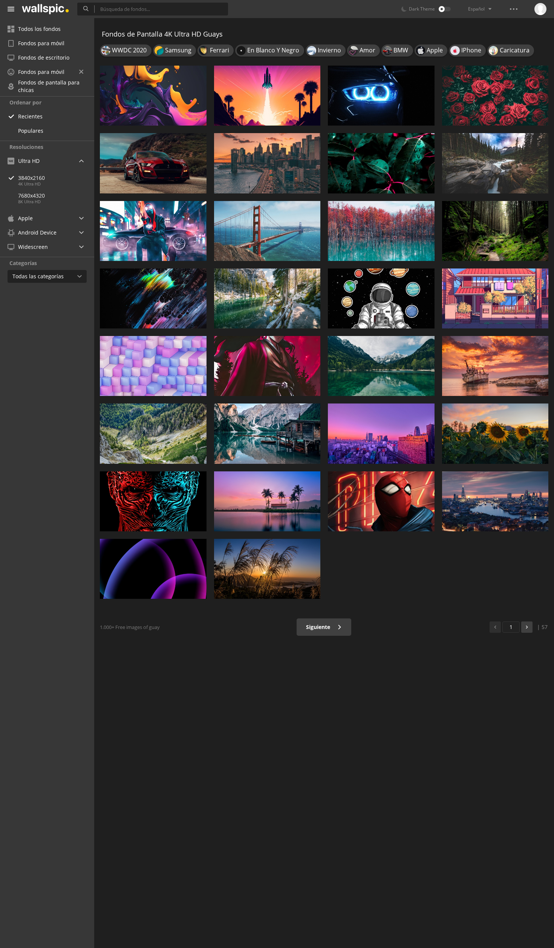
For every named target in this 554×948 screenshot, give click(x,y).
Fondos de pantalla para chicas (49, 86)
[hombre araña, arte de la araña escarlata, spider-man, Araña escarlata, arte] (381, 501)
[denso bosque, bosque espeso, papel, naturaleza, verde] (495, 231)
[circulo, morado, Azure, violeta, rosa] (153, 569)
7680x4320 (31, 195)
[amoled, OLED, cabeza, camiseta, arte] (153, 501)
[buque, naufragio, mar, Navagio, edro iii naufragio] (495, 366)
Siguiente (319, 626)
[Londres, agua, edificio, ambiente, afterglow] (495, 501)
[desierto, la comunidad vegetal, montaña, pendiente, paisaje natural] (153, 433)
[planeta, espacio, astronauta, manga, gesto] (381, 298)
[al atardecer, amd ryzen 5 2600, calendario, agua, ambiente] (267, 501)
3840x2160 (31, 178)
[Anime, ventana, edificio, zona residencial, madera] (495, 298)
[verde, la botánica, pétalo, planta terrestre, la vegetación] (381, 163)
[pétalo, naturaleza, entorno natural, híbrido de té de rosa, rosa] (495, 96)
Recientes (30, 116)
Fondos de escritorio (43, 57)
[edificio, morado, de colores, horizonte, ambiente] (381, 433)
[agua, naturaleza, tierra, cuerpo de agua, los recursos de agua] (267, 298)
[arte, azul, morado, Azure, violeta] (153, 366)
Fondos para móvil (41, 43)
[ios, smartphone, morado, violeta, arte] (153, 96)
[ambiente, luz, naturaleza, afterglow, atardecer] (267, 96)
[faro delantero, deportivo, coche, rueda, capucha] (381, 96)
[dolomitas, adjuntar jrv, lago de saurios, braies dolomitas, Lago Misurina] (267, 433)
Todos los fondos (39, 28)
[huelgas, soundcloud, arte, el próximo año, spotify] (153, 298)
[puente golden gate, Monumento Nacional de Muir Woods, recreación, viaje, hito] (267, 231)
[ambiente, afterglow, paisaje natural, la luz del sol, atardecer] (267, 569)
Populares (30, 130)
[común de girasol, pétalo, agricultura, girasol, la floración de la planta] (495, 433)
